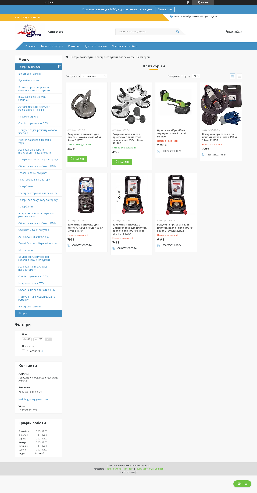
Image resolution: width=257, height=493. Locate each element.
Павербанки (25, 186)
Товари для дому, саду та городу (38, 159)
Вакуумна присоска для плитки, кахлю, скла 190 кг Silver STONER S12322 (174, 227)
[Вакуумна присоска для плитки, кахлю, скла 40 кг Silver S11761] (86, 104)
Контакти (74, 46)
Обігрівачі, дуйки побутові (33, 229)
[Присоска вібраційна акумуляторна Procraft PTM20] (176, 104)
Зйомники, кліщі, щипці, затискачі (32, 98)
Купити (79, 158)
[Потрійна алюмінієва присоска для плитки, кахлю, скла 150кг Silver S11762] (131, 104)
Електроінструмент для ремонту (37, 193)
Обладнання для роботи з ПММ (37, 166)
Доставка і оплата (96, 46)
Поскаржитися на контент (119, 468)
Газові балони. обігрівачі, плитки (38, 243)
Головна (30, 46)
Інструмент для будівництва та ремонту (36, 298)
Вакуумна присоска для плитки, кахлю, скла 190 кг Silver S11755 (219, 137)
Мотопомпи (25, 250)
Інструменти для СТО (31, 283)
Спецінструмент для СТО (33, 123)
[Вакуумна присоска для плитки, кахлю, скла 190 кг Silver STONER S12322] (176, 195)
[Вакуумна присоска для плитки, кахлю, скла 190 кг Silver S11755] (221, 104)
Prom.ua (146, 465)
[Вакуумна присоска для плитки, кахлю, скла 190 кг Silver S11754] (86, 195)
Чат (245, 483)
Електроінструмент (29, 73)
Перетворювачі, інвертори (34, 179)
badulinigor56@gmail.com (33, 399)
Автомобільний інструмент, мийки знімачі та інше (34, 108)
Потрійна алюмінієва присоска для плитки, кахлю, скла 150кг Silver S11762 (127, 138)
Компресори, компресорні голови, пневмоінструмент (34, 88)
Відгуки (22, 313)
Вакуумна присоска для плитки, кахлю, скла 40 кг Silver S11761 (84, 137)
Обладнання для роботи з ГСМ (36, 289)
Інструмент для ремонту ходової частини (38, 131)
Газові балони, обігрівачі (33, 173)
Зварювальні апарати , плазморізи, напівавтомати (34, 151)
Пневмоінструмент (29, 116)
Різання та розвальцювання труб (35, 141)
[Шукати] (177, 32)
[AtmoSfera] (30, 31)
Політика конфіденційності (149, 468)
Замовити (165, 9)
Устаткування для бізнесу (33, 236)
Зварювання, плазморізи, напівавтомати (33, 268)
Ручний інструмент (29, 80)
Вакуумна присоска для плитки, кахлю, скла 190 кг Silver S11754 (85, 227)
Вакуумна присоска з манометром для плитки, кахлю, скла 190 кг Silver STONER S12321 (129, 229)
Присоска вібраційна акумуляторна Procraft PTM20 (172, 133)
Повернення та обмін (124, 46)
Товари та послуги (52, 46)
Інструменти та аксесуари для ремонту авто (36, 215)
